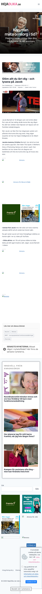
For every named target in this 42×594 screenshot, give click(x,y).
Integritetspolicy (8, 570)
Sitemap (18, 570)
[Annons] (21, 53)
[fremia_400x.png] (11, 213)
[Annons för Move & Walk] (21, 182)
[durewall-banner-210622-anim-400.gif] (10, 545)
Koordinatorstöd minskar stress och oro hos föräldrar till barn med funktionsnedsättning (20, 399)
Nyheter (20, 87)
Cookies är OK (31, 582)
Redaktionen (9, 85)
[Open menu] (39, 4)
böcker (14, 331)
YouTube (7, 339)
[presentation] (21, 383)
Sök (2, 485)
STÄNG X (31, 545)
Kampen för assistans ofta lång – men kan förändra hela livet (19, 470)
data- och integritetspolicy (34, 559)
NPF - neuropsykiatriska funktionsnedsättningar (19, 335)
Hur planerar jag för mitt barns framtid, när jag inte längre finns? (19, 435)
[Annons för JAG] (31, 517)
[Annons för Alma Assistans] (21, 67)
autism (7, 331)
